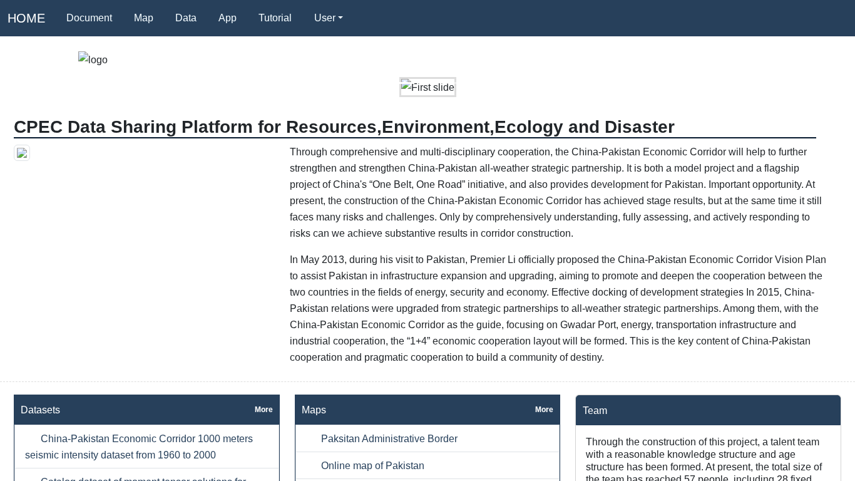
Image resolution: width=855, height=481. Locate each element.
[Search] (368, 18)
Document (89, 18)
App (227, 18)
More (264, 409)
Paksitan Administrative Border (388, 438)
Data (186, 18)
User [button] (324, 18)
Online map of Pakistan (371, 465)
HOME (26, 18)
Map (143, 18)
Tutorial (275, 18)
